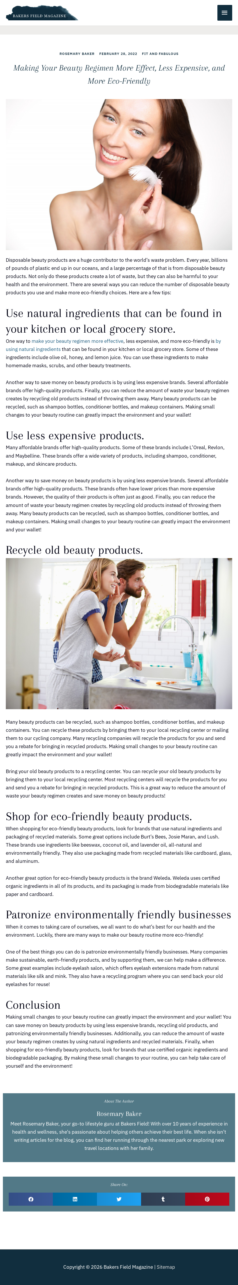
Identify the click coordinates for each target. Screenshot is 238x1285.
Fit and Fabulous (160, 53)
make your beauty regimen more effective (77, 341)
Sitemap (166, 1267)
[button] (31, 1199)
